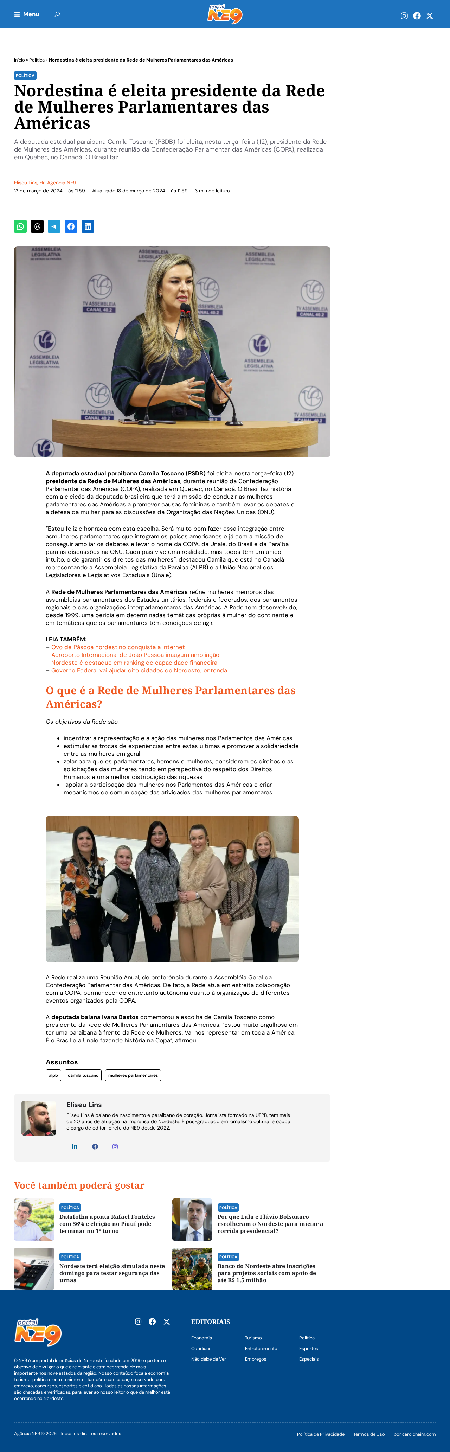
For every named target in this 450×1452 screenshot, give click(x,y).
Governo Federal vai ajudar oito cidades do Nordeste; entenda (139, 670)
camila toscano (83, 1075)
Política (37, 60)
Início (19, 60)
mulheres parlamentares (133, 1075)
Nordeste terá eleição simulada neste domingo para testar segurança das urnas (112, 1273)
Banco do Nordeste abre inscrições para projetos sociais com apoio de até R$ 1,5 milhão (267, 1273)
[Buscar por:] (57, 14)
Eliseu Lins (25, 182)
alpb (53, 1075)
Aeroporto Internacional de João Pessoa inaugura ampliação (135, 655)
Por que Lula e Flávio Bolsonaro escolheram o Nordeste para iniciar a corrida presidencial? (270, 1224)
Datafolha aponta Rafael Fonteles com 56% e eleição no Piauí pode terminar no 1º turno (107, 1224)
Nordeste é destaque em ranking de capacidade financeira (134, 662)
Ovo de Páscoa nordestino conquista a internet (118, 647)
